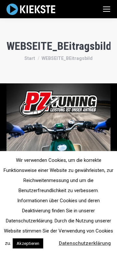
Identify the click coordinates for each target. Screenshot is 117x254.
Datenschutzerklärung (85, 243)
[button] (50, 240)
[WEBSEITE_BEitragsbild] (58, 135)
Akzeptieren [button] (28, 243)
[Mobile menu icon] (106, 9)
